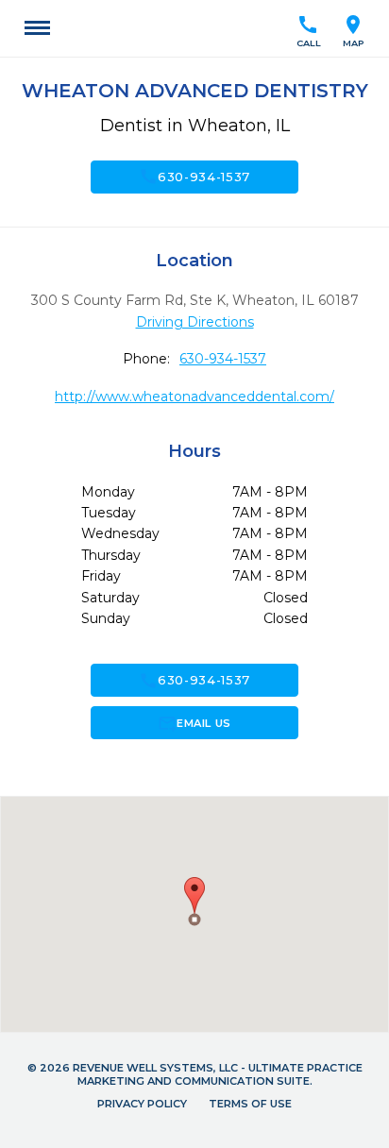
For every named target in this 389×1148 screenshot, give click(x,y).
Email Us (194, 723)
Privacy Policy (142, 1103)
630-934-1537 (194, 176)
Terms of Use (250, 1103)
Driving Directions (195, 321)
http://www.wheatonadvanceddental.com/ (194, 396)
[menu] (37, 28)
